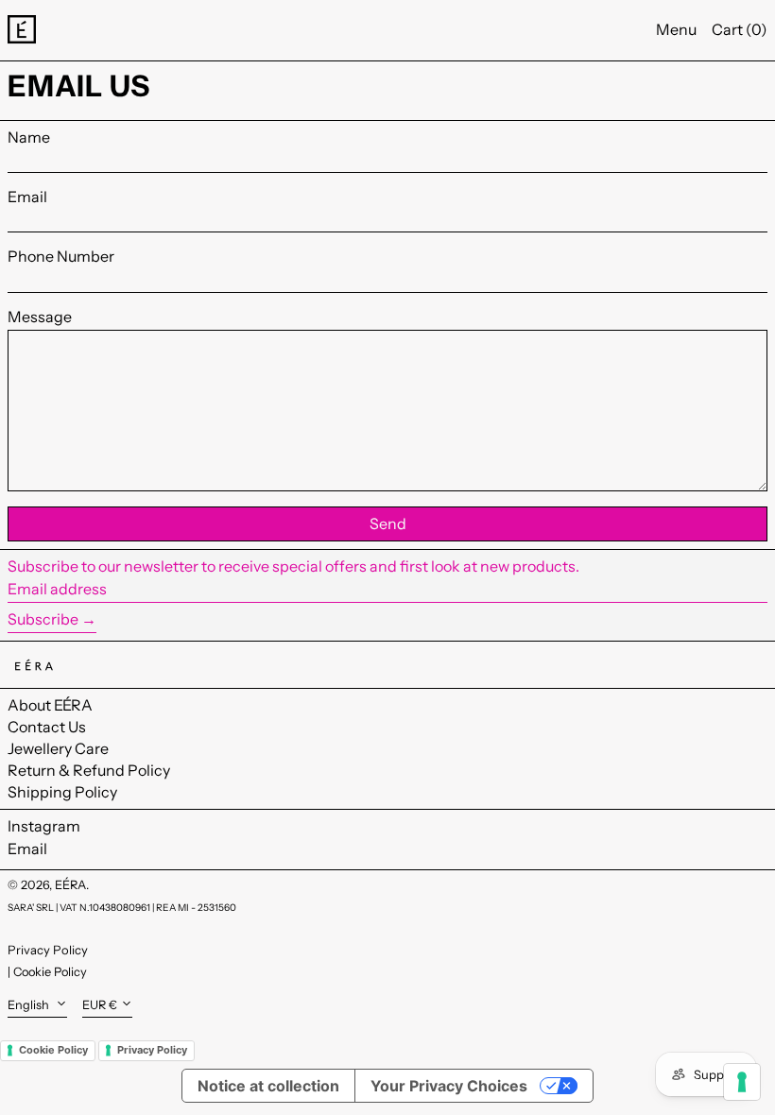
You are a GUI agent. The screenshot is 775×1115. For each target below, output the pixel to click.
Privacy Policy (48, 949)
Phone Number (61, 257)
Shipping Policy (62, 791)
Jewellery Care (58, 748)
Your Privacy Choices (448, 1085)
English (30, 1005)
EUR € (99, 1005)
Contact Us (47, 726)
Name (29, 137)
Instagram (44, 826)
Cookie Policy (50, 972)
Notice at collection (268, 1085)
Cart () (739, 29)
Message (40, 317)
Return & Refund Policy (89, 770)
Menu (676, 29)
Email (27, 197)
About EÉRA (50, 704)
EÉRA (70, 885)
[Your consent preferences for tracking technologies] (742, 1082)
